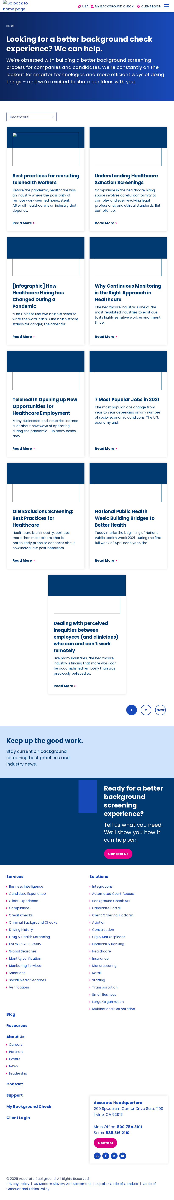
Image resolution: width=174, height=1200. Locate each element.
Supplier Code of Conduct (116, 1183)
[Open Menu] (166, 6)
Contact (105, 1142)
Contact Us (118, 853)
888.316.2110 (117, 1132)
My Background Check (114, 6)
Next (160, 710)
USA (85, 6)
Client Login (151, 6)
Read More (24, 223)
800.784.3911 (129, 1126)
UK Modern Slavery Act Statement (62, 1183)
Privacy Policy (17, 1183)
